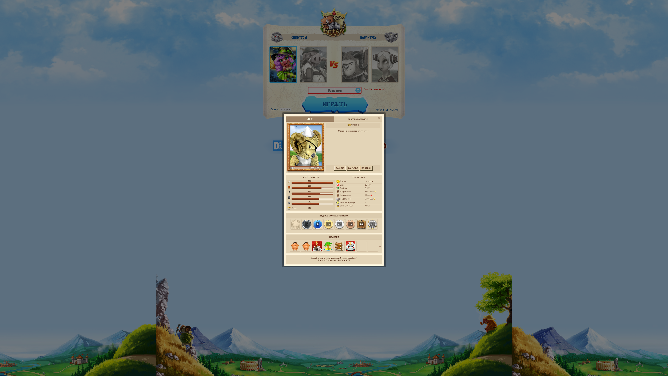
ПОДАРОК (366, 168)
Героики (333, 215)
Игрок (310, 119)
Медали (324, 215)
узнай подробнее (348, 258)
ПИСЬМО (340, 168)
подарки (334, 237)
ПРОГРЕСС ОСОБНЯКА (358, 119)
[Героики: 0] (296, 224)
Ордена (344, 215)
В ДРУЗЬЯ (353, 168)
